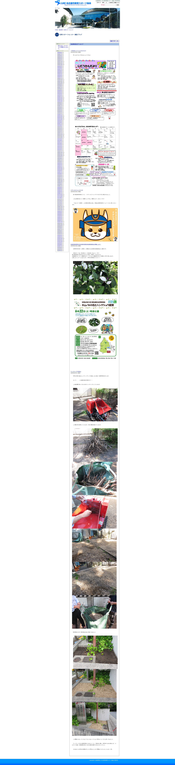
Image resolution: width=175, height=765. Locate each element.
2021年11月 (59, 135)
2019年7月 (59, 171)
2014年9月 (59, 242)
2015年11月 (59, 223)
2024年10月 (60, 82)
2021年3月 (59, 147)
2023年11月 (59, 99)
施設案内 (61, 29)
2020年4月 (59, 164)
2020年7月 (59, 159)
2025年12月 (60, 61)
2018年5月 (59, 188)
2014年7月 (59, 245)
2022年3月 (59, 129)
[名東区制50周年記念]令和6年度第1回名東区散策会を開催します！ (86, 244)
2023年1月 (59, 114)
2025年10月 (60, 64)
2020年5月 (59, 162)
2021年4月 (59, 146)
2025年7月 (59, 69)
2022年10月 (60, 119)
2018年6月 (59, 187)
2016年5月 (59, 215)
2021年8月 (59, 140)
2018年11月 (59, 179)
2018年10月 (60, 181)
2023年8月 (59, 104)
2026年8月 (59, 52)
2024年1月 (59, 96)
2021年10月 (60, 137)
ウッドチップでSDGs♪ (76, 371)
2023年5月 (59, 108)
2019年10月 (60, 168)
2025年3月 (59, 75)
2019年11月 (59, 167)
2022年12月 (60, 116)
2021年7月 (59, 141)
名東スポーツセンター (68, 29)
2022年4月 (59, 128)
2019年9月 (59, 170)
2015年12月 (60, 221)
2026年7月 (59, 54)
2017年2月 (59, 205)
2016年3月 (59, 218)
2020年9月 (59, 156)
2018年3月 (59, 191)
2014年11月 (59, 239)
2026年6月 (59, 55)
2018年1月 (59, 193)
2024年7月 (59, 87)
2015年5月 (59, 232)
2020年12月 (60, 152)
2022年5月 (59, 126)
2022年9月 (59, 120)
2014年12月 (60, 238)
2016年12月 (60, 206)
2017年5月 (59, 200)
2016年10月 (60, 209)
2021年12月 (60, 134)
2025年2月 (59, 76)
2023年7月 (59, 105)
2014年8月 (59, 244)
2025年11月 (59, 63)
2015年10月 (60, 224)
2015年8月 (59, 227)
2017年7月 (59, 199)
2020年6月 (59, 161)
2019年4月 (59, 176)
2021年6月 (59, 143)
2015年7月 (59, 229)
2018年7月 (59, 185)
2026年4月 (59, 57)
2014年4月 (59, 250)
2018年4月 (59, 190)
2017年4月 (59, 202)
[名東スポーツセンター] (73, 4)
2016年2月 (59, 220)
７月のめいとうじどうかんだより (78, 50)
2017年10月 (60, 196)
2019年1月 (59, 178)
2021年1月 (59, 150)
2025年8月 (59, 67)
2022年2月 (59, 131)
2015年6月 (59, 230)
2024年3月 (59, 93)
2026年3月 (59, 58)
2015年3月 (59, 235)
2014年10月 (60, 241)
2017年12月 (60, 194)
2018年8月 (59, 184)
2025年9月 (59, 66)
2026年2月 (59, 60)
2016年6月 (59, 214)
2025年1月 (59, 78)
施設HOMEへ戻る (114, 41)
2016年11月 (59, 208)
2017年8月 (59, 197)
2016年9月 (59, 211)
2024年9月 (59, 84)
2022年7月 (59, 123)
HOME (56, 29)
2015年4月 (59, 233)
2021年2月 (59, 149)
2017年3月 (59, 203)
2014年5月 (59, 249)
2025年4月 (59, 73)
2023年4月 (59, 110)
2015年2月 (59, 236)
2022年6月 (59, 125)
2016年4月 (59, 217)
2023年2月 (59, 113)
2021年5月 (59, 144)
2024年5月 (59, 90)
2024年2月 (59, 94)
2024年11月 (59, 81)
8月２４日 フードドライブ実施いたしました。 (63, 47)
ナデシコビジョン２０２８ (77, 190)
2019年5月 (59, 175)
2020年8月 (59, 158)
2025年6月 (59, 70)
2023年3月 (59, 111)
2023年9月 (59, 102)
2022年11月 (59, 117)
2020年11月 (59, 153)
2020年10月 (60, 155)
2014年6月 (59, 247)
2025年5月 (59, 72)
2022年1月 (59, 132)
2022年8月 (59, 122)
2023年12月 (60, 97)
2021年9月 (59, 138)
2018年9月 (59, 182)
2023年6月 (59, 107)
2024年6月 (59, 88)
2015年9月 (59, 226)
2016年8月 (59, 212)
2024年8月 (59, 85)
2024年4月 (59, 91)
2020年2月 (59, 165)
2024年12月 (60, 79)
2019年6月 (59, 173)
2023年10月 (60, 100)
